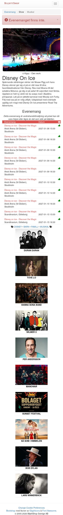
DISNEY (18, 226)
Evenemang (10, 11)
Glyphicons (35, 510)
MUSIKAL (44, 226)
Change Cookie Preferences (31, 507)
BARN (26, 226)
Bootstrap (10, 510)
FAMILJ (34, 226)
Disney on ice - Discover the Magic (20, 125)
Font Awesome (49, 510)
